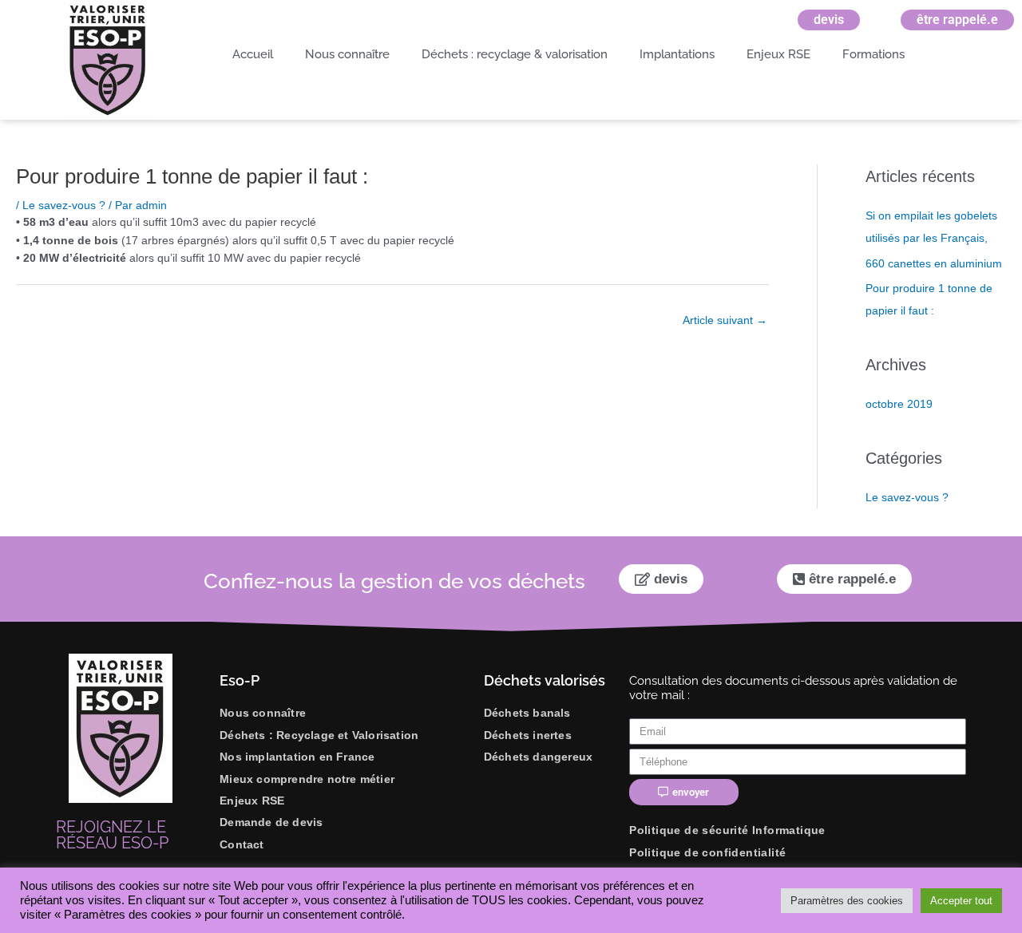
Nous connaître (347, 54)
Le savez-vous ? (63, 205)
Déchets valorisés (544, 680)
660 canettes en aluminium (934, 263)
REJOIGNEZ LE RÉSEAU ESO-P (112, 834)
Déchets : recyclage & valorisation (515, 54)
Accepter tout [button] (961, 901)
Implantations (677, 54)
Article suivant (725, 320)
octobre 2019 (899, 403)
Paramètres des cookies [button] (846, 901)
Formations (873, 54)
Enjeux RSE (778, 54)
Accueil (252, 54)
